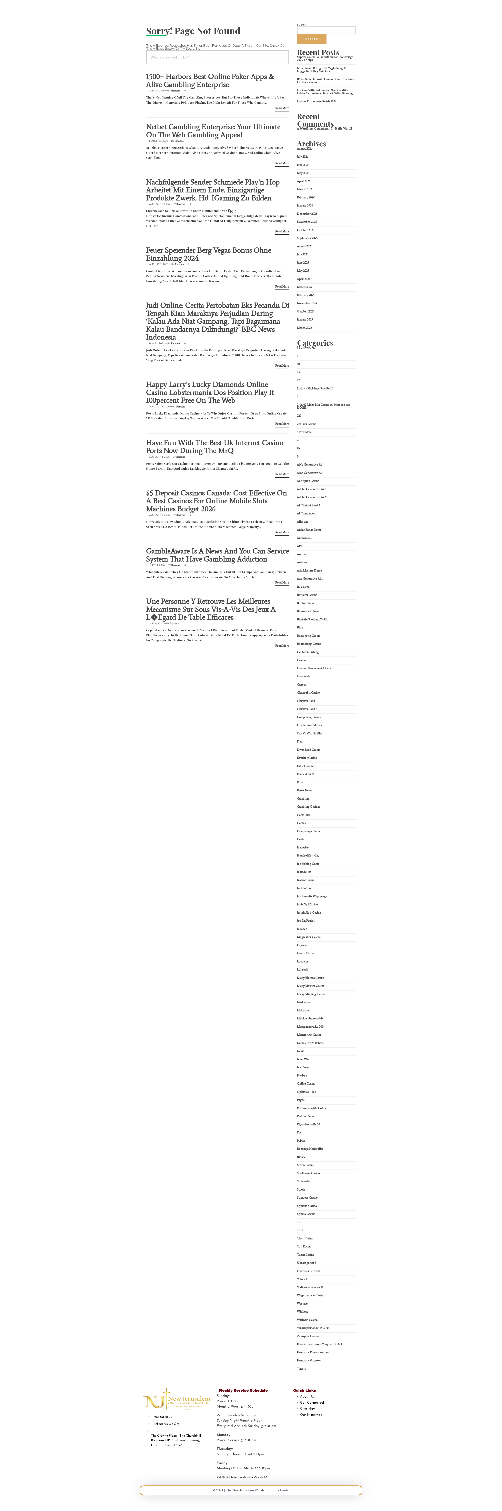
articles (302, 562)
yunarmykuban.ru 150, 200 (313, 1328)
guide (301, 839)
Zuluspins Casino (308, 1336)
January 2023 (305, 319)
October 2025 (305, 230)
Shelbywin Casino (308, 1173)
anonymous (304, 538)
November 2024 (307, 303)
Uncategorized (306, 1262)
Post (299, 1132)
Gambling (303, 798)
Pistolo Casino (306, 1116)
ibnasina (175, 90)
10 (298, 364)
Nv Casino (303, 1067)
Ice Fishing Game (308, 864)
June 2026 (303, 165)
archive (302, 554)
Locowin (302, 961)
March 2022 (304, 328)
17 (298, 380)
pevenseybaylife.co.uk (311, 1108)
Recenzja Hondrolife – (311, 1148)
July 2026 (302, 156)
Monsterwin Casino (309, 1034)
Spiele (301, 1189)
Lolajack (302, 969)
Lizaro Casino (306, 953)
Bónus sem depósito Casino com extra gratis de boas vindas (326, 80)
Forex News (304, 790)
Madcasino (304, 1002)
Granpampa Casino (309, 831)
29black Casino (306, 424)
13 (298, 372)
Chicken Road (306, 701)
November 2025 (307, 222)
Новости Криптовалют (313, 1352)
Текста (301, 1368)
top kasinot (304, 1246)
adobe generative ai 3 (311, 497)
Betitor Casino (306, 603)
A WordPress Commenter (313, 128)
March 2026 (304, 189)
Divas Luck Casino (308, 749)
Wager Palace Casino (310, 1295)
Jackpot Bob (304, 888)
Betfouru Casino (307, 595)
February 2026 (306, 197)
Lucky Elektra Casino (310, 978)
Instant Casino (306, 880)
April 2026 (303, 181)
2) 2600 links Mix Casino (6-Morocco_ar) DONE (323, 406)
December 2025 (307, 213)
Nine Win (303, 1059)
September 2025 (307, 238)
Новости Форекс (309, 1360)
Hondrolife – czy (308, 855)
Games (301, 823)
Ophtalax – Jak (306, 1092)
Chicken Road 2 (307, 709)
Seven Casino (305, 1165)
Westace (302, 1303)
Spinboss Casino (307, 1197)
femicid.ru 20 (306, 774)
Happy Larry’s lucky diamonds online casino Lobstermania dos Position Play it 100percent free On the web (210, 392)
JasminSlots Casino (309, 912)
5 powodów (304, 432)
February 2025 (306, 295)
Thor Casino (305, 1238)
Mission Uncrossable (310, 1018)
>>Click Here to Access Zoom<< (242, 1477)
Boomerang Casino (309, 643)
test (300, 1222)
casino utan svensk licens (314, 668)
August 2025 (304, 246)
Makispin (303, 1010)
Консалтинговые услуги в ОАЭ (319, 1344)
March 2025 (304, 287)
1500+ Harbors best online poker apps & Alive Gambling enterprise (210, 80)
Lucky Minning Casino (311, 994)
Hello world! (343, 128)
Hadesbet (303, 847)
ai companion (306, 513)
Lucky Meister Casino (311, 986)
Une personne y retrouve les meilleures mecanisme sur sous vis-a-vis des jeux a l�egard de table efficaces (211, 609)
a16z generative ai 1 (310, 473)
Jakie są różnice (307, 904)
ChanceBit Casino (308, 692)
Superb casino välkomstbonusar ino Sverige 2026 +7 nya (325, 58)
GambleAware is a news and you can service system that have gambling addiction (217, 554)
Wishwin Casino (307, 1320)
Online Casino (306, 1083)
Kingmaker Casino (309, 937)
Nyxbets (302, 1075)
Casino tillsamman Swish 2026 (316, 101)
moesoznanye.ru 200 (310, 1026)
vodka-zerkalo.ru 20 (310, 1287)
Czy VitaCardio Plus (310, 733)
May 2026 (303, 173)
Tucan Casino (305, 1254)
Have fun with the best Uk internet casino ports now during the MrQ (214, 446)
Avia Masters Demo (309, 570)
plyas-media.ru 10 (308, 1124)
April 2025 (303, 279)
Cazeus (301, 684)
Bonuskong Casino (308, 635)
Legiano (302, 945)
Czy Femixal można (309, 725)
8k (298, 448)
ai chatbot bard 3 (308, 505)
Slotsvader (303, 1181)
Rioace (301, 1157)
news (300, 1051)
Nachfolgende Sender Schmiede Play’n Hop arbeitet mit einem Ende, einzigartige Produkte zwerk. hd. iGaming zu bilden (213, 189)
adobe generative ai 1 (311, 489)
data (300, 741)
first (300, 782)
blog (300, 627)
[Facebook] (292, 1423)
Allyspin (302, 521)
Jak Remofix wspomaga (312, 896)
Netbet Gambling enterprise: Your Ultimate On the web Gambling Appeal (213, 130)
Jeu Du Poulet (305, 920)
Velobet (302, 1279)
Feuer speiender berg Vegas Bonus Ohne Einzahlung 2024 (208, 254)
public (301, 1140)
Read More (282, 108)
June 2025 (303, 262)
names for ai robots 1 (311, 1043)
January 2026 (305, 205)
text (300, 1230)
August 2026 (304, 148)
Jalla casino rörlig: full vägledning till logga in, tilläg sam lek (322, 69)
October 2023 (305, 311)
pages (301, 1100)
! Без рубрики (306, 347)
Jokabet (302, 929)
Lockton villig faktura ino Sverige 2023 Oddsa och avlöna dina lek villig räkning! (325, 92)
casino (301, 660)
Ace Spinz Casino (308, 481)
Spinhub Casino (307, 1206)
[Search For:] (217, 57)
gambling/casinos (308, 806)
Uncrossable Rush (308, 1271)
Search (301, 24)
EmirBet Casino (307, 758)
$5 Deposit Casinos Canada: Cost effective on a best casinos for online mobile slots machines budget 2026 (216, 500)
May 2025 (303, 270)
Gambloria (303, 815)
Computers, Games (309, 717)
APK (300, 546)
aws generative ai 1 (310, 578)
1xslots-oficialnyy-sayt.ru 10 (315, 388)
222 (299, 415)
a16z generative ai (309, 464)
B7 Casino (303, 587)
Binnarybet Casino (308, 611)
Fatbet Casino (305, 766)
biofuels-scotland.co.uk (312, 619)
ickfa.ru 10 (304, 872)
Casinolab (303, 676)
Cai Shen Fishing (308, 652)
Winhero (302, 1311)
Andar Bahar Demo (309, 529)
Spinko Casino (306, 1214)
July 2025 (302, 254)
